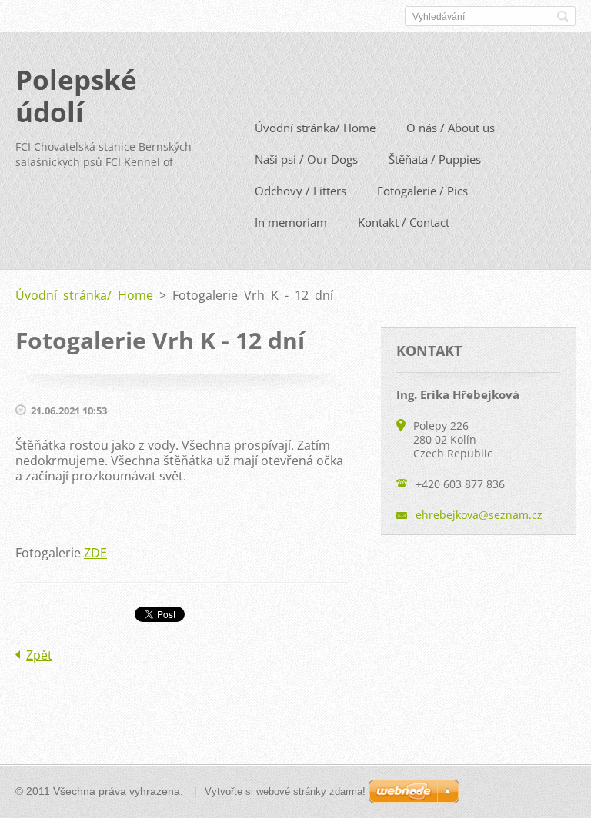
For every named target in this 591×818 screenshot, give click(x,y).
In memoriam (291, 222)
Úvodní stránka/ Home (315, 127)
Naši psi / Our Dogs (306, 159)
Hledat (562, 16)
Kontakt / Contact (403, 222)
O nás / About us (450, 127)
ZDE (95, 552)
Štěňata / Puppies (435, 159)
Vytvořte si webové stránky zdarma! (285, 791)
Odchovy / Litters (300, 190)
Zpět (39, 655)
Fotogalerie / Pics (422, 190)
